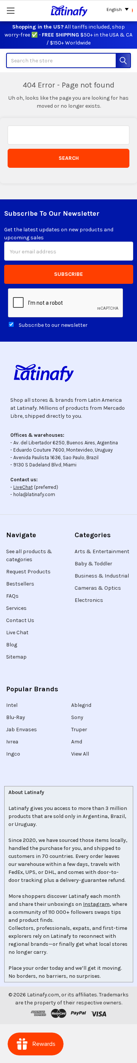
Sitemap (16, 657)
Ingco (13, 754)
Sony (77, 717)
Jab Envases (21, 729)
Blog (11, 644)
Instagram (96, 904)
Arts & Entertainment (102, 551)
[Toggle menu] (10, 10)
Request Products (28, 571)
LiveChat (23, 487)
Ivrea (12, 741)
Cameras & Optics (98, 588)
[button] (68, 373)
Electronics (89, 600)
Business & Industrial (102, 576)
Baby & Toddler (93, 563)
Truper (79, 729)
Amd (76, 741)
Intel (12, 705)
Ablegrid (81, 705)
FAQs (12, 596)
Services (16, 608)
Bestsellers (20, 584)
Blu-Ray (15, 717)
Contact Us (20, 620)
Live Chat (17, 632)
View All (80, 754)
